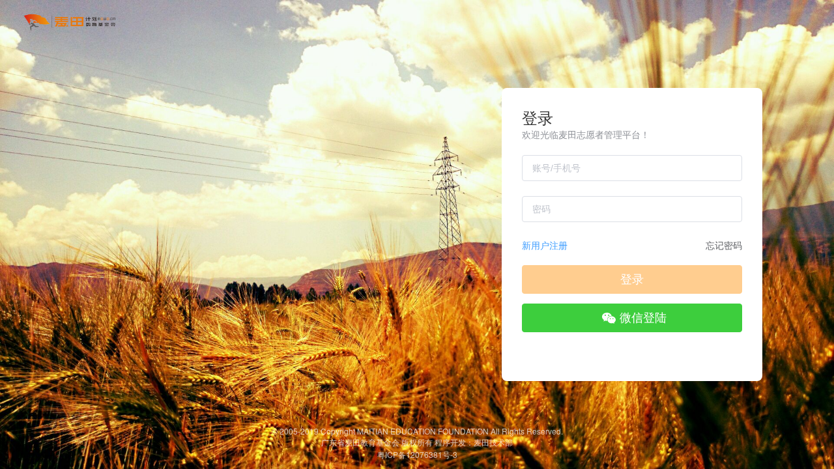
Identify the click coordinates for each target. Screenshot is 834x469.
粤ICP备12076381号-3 (417, 454)
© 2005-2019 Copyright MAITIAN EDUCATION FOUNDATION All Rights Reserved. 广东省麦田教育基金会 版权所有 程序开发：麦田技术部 (417, 436)
